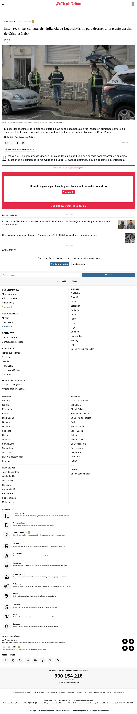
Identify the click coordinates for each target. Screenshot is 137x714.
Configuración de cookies (99, 710)
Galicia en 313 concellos (82, 349)
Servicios (6, 357)
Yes (72, 465)
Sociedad (6, 431)
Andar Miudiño (9, 489)
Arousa (74, 301)
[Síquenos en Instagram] (20, 660)
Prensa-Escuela (99, 692)
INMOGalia (7, 366)
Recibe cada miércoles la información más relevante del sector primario (36, 554)
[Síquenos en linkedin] (28, 660)
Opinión (6, 422)
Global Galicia (77, 409)
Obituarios (7, 452)
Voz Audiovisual (52, 692)
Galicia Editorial (118, 692)
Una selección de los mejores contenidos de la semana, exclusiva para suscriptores (40, 534)
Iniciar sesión (79, 264)
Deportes (6, 426)
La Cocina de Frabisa (81, 418)
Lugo (73, 327)
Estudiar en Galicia (80, 413)
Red (73, 422)
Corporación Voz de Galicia (22, 692)
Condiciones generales (80, 710)
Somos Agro (8, 444)
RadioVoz (62, 692)
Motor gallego (8, 502)
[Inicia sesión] (132, 3)
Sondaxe (71, 692)
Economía (7, 409)
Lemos (74, 323)
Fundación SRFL (39, 692)
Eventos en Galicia (11, 370)
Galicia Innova (77, 448)
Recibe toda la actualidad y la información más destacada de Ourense (35, 625)
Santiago (75, 340)
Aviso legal (32, 710)
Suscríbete (68, 192)
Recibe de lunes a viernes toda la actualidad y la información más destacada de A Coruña (42, 585)
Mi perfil (5, 318)
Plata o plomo (77, 426)
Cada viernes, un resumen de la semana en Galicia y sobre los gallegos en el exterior (40, 575)
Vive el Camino (78, 439)
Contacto (6, 374)
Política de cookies (62, 710)
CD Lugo (6, 485)
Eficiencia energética (12, 384)
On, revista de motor (80, 473)
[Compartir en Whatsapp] (6, 143)
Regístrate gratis (59, 264)
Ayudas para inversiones (14, 389)
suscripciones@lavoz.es (68, 682)
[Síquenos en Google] (58, 660)
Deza (73, 314)
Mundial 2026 (8, 467)
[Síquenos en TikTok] (43, 660)
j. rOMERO (17, 224)
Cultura (5, 435)
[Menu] (3, 3)
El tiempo (6, 461)
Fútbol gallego (9, 498)
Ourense (75, 331)
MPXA (109, 692)
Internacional (8, 418)
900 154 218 (69, 676)
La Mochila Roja (78, 444)
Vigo (73, 344)
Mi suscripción (9, 294)
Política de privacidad (46, 710)
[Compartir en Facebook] (17, 143)
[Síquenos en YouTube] (35, 660)
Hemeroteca (8, 303)
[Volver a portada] (68, 3)
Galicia (5, 405)
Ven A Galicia (77, 431)
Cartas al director (10, 337)
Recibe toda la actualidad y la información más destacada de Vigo (34, 615)
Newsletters (7, 322)
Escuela (74, 469)
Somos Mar (7, 448)
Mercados (75, 456)
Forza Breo (7, 493)
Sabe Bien (76, 405)
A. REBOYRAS (7, 224)
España (5, 413)
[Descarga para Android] (131, 641)
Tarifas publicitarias (11, 353)
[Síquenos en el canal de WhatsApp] (50, 660)
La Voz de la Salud (80, 400)
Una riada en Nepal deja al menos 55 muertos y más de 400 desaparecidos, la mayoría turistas (49, 235)
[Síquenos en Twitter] (13, 660)
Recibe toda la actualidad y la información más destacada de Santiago (35, 606)
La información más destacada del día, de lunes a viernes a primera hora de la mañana (41, 514)
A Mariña (75, 297)
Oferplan (6, 361)
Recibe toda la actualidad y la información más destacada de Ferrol (34, 595)
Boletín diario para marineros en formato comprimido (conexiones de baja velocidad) (40, 564)
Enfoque (75, 435)
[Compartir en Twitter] (23, 143)
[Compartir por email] (12, 143)
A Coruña (75, 293)
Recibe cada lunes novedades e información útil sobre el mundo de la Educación (39, 545)
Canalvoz (79, 692)
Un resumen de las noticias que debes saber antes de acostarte (33, 524)
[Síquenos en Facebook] (5, 660)
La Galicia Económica (12, 457)
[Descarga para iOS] (125, 641)
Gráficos (6, 439)
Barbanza (75, 306)
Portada (6, 400)
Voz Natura (88, 692)
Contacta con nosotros (12, 342)
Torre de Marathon (10, 472)
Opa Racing (8, 480)
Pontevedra (76, 336)
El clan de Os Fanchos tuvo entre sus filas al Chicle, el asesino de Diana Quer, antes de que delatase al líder (56, 221)
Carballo (75, 310)
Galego (74, 281)
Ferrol (73, 319)
